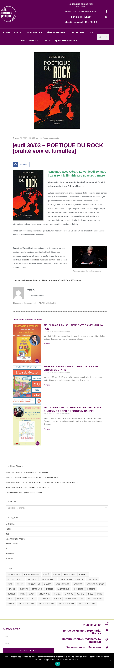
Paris (99, 594)
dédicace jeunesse (95, 584)
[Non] (110, 660)
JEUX (90, 32)
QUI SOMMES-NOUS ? (66, 40)
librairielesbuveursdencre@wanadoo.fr (81, 640)
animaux (83, 574)
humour (11, 594)
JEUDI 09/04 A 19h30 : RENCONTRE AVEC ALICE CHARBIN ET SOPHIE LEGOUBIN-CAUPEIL (42, 482)
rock (34, 303)
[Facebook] (107, 11)
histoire (91, 589)
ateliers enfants (15, 579)
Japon (31, 594)
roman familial (95, 599)
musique (69, 594)
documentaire (62, 584)
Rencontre (28, 303)
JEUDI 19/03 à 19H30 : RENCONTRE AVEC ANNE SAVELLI (28, 487)
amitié (46, 574)
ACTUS (6, 32)
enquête (24, 589)
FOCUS (17, 32)
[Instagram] (107, 17)
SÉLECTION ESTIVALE (57, 32)
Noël (90, 594)
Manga (57, 594)
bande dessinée (48, 579)
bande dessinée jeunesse (71, 579)
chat (10, 584)
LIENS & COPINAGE (29, 40)
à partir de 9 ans (66, 603)
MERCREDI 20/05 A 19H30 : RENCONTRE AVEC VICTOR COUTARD (32, 477)
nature (80, 594)
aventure (32, 579)
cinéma (20, 584)
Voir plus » (48, 344)
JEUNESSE (10, 553)
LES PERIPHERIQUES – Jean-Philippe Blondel (24, 492)
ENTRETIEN (10, 524)
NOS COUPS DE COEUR (15, 539)
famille (49, 589)
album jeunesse (31, 574)
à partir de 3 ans (26, 603)
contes (47, 584)
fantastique (63, 589)
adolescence (14, 574)
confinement (34, 584)
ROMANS (9, 558)
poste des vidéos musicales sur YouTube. (42, 260)
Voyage (11, 603)
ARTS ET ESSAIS (12, 543)
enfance (11, 589)
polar (10, 599)
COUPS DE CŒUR (33, 32)
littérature (44, 594)
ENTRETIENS (78, 32)
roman (57, 599)
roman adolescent (74, 599)
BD (7, 548)
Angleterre (69, 574)
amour (56, 574)
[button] (21, 164)
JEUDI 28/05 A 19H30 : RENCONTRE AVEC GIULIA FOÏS (27, 472)
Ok (57, 664)
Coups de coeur (37, 295)
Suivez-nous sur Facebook (83, 647)
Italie (22, 594)
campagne (92, 579)
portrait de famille (26, 599)
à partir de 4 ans (46, 603)
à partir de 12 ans (87, 603)
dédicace (19, 303)
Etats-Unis (37, 589)
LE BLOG (47, 40)
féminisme (78, 589)
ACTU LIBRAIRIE (49, 303)
